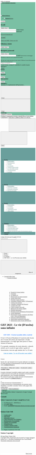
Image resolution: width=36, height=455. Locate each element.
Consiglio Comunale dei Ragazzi (19, 304)
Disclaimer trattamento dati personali (10, 440)
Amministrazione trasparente (11, 427)
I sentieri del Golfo (16, 305)
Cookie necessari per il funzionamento (11, 382)
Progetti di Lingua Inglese (17, 292)
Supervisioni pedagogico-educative (20, 319)
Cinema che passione (16, 302)
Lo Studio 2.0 (14, 295)
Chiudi (2, 72)
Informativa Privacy (9, 418)
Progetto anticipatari (16, 310)
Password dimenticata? (7, 34)
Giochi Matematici (16, 313)
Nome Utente (20, 29)
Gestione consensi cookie (10, 425)
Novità (6, 255)
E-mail (18, 55)
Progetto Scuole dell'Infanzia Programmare (22, 311)
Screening (13, 293)
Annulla (3, 114)
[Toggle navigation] (14, 138)
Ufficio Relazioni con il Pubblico (12, 419)
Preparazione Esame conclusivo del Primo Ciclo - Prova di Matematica (22, 315)
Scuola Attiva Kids (16, 298)
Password (19, 31)
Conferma (9, 114)
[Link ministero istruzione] (8, 3)
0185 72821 (9, 404)
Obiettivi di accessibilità (10, 422)
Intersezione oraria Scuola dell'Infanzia (21, 320)
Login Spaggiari (9, 61)
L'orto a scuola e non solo (17, 307)
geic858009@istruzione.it (21, 405)
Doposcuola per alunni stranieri (19, 296)
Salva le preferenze (13, 389)
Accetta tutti (26, 368)
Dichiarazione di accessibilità (11, 421)
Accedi (3, 21)
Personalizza (4, 368)
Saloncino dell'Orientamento (18, 317)
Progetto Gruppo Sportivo (17, 299)
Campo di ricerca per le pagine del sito (11, 237)
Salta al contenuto (5, 1)
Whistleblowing (8, 424)
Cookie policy (7, 415)
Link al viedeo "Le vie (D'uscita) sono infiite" (18, 353)
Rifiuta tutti (14, 368)
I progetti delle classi (9, 276)
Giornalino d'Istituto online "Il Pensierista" (22, 301)
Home (5, 253)
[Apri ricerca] (22, 125)
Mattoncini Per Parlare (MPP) (18, 308)
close (2, 145)
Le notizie (6, 256)
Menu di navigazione (24, 273)
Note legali (7, 416)
